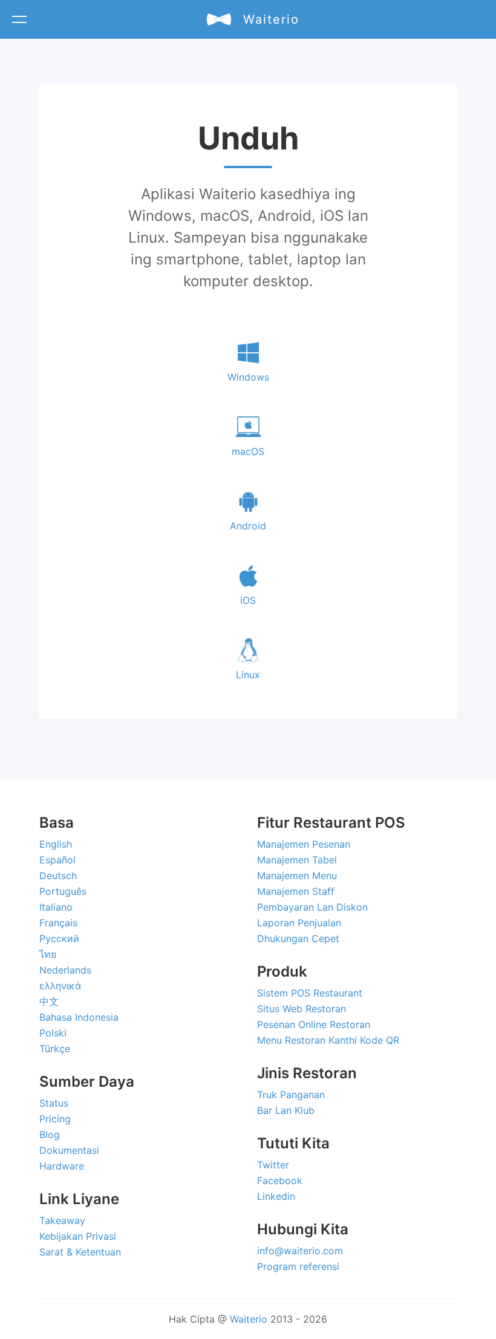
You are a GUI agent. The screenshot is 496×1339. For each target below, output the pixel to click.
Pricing (55, 1119)
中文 (49, 1001)
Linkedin (276, 1196)
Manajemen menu (297, 875)
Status (53, 1103)
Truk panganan (291, 1095)
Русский (59, 938)
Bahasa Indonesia (79, 1017)
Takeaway (62, 1220)
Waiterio (248, 1319)
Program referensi (298, 1266)
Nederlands (65, 970)
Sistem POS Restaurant (309, 993)
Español (57, 860)
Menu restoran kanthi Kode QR (328, 1040)
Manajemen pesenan (303, 844)
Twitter (273, 1165)
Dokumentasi (69, 1150)
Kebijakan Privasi (77, 1236)
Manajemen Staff (295, 891)
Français (58, 923)
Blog (49, 1134)
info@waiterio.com (300, 1251)
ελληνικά (60, 986)
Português (62, 891)
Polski (53, 1033)
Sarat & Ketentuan (80, 1252)
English (55, 844)
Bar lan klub (286, 1110)
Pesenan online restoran (313, 1024)
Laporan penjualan (299, 923)
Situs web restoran (301, 1009)
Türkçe (54, 1049)
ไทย (47, 954)
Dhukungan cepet (298, 938)
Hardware (61, 1166)
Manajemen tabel (297, 860)
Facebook (279, 1180)
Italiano (56, 907)
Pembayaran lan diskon (312, 907)
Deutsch (58, 875)
